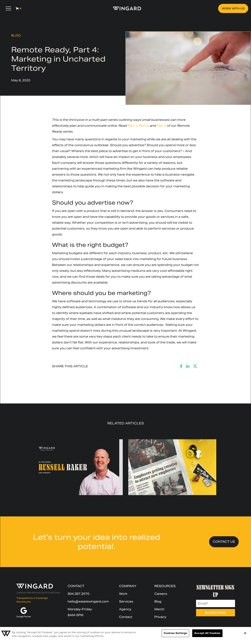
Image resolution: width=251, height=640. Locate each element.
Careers (160, 594)
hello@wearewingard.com (88, 601)
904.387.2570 (78, 594)
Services (126, 601)
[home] (125, 8)
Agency (125, 609)
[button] (8, 8)
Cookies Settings (175, 633)
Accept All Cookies (207, 633)
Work (123, 594)
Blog (16, 35)
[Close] (245, 633)
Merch (159, 609)
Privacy (160, 617)
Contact (125, 617)
